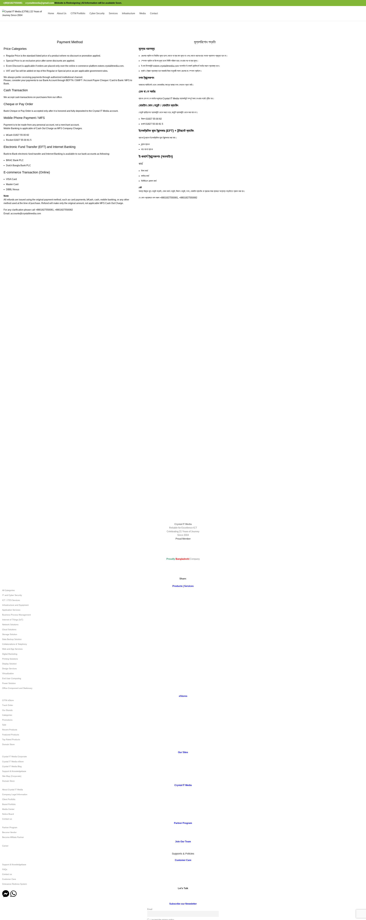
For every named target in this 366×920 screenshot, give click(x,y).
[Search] (363, 13)
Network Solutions (10, 624)
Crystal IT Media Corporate (14, 756)
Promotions (7, 720)
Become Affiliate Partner (13, 837)
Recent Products (9, 729)
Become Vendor (9, 832)
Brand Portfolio (9, 804)
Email (149, 909)
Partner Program (9, 827)
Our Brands (7, 710)
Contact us (7, 819)
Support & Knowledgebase (14, 771)
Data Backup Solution (12, 639)
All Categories (8, 590)
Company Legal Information (14, 794)
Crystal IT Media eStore (13, 761)
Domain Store (8, 744)
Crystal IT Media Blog (12, 766)
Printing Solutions (10, 659)
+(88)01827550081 (12, 3)
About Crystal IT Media (12, 789)
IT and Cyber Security (12, 595)
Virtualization (8, 673)
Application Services (11, 610)
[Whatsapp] (13, 893)
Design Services (9, 668)
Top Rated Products (11, 739)
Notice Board (8, 814)
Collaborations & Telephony (14, 644)
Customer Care (9, 879)
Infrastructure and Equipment (15, 605)
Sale (4, 725)
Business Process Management (16, 615)
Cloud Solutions (9, 629)
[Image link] (36, 498)
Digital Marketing (9, 654)
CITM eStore (8, 700)
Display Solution (9, 664)
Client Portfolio (8, 799)
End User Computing (11, 678)
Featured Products (10, 734)
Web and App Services (12, 649)
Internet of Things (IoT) (12, 619)
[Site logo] (23, 13)
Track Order (7, 705)
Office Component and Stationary (17, 688)
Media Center (18, 31)
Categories (7, 715)
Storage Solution (9, 634)
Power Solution (9, 683)
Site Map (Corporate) (11, 776)
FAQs (4, 869)
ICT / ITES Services (11, 600)
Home (5, 31)
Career (5, 846)
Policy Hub (33, 31)
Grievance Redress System (14, 884)
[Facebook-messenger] (5, 893)
